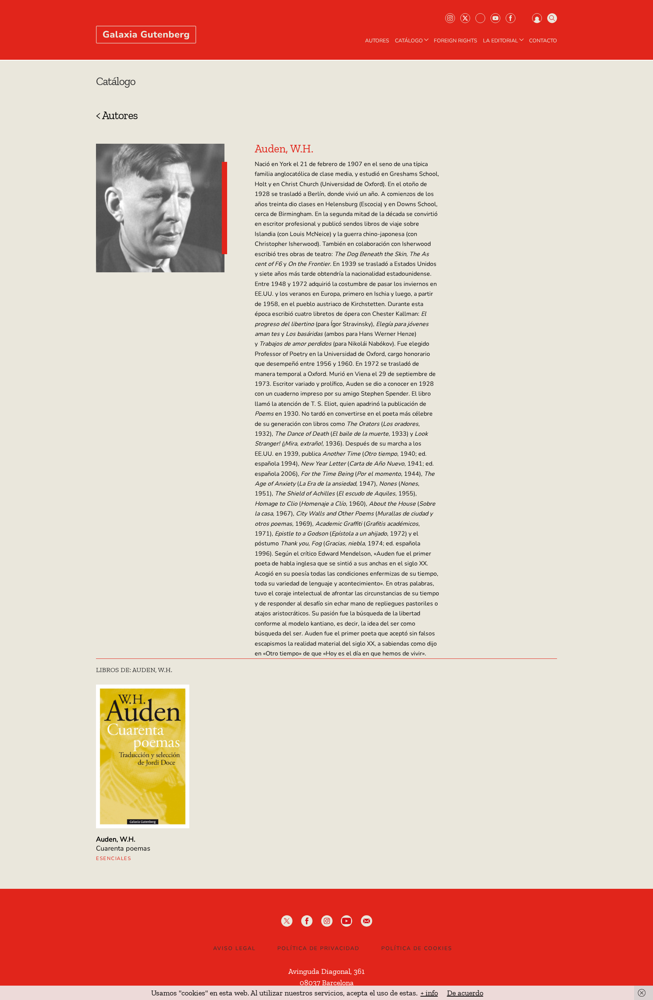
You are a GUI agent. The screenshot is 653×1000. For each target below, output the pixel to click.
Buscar (552, 18)
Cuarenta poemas (123, 848)
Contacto (543, 40)
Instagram (450, 18)
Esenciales (113, 858)
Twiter (465, 18)
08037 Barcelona (327, 982)
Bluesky (480, 18)
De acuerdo (465, 992)
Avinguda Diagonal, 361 (326, 971)
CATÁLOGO (409, 40)
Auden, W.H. (115, 839)
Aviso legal (234, 948)
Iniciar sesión (537, 18)
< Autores (117, 115)
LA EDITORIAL (500, 40)
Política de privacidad (318, 948)
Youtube (495, 18)
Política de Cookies (416, 948)
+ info (429, 992)
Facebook (510, 18)
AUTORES (377, 40)
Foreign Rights (455, 40)
